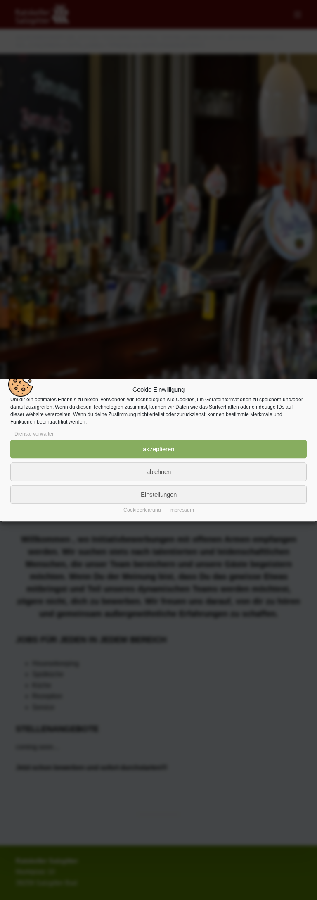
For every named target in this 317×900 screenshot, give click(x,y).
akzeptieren (158, 448)
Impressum (181, 510)
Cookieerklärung (142, 510)
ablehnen (159, 471)
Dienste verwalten (34, 434)
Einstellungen (159, 494)
